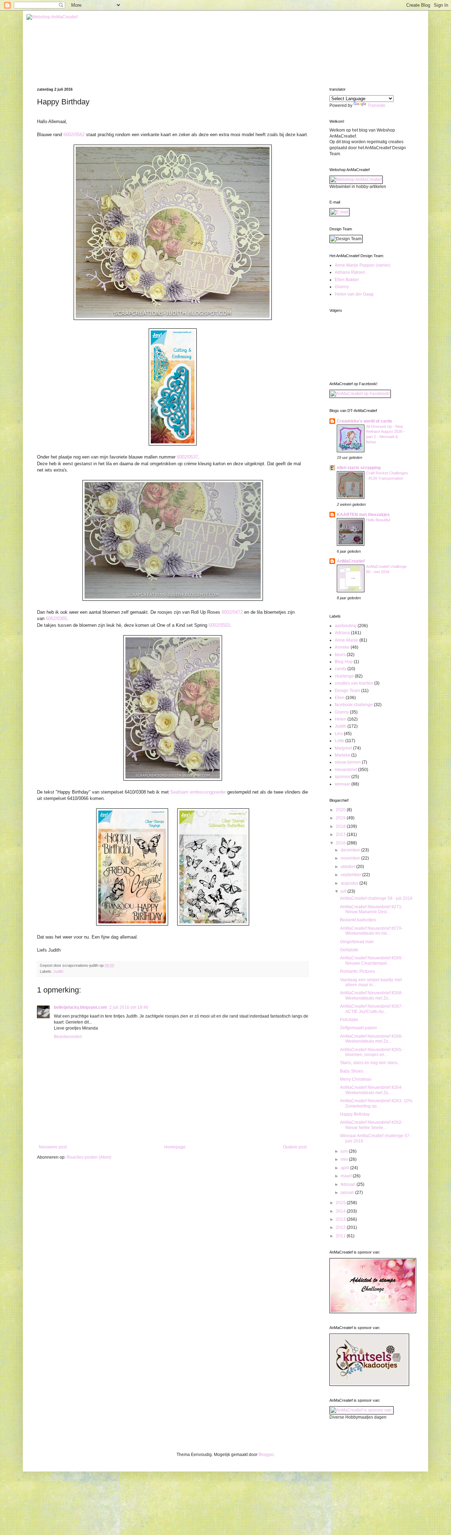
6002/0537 (187, 457)
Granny (342, 286)
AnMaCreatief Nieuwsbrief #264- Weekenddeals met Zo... (371, 1090)
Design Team (347, 690)
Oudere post (295, 1147)
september (351, 874)
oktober (348, 866)
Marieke (342, 755)
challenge (344, 676)
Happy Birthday (355, 1114)
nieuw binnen (348, 762)
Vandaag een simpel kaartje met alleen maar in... (371, 982)
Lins (339, 733)
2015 (341, 1202)
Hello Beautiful (378, 520)
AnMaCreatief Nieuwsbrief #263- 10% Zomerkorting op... (376, 1103)
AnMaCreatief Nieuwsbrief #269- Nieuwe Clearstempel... (371, 960)
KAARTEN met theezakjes (363, 514)
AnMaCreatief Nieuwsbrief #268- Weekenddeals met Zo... (371, 995)
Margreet (343, 748)
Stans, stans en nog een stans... (370, 1062)
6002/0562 (74, 134)
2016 (341, 843)
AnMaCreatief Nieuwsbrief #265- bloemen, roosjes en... (371, 1052)
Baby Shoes (351, 1071)
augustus (350, 883)
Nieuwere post (53, 1147)
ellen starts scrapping (359, 467)
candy (340, 668)
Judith (58, 971)
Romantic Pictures (357, 971)
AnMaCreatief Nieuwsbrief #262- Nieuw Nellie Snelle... (371, 1125)
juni (345, 1151)
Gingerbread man (357, 941)
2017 (341, 834)
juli (344, 891)
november (351, 858)
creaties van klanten (354, 683)
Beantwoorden (68, 1036)
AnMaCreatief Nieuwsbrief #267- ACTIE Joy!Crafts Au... (371, 1009)
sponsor (342, 776)
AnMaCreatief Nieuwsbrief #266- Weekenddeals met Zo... (371, 1039)
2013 (341, 1219)
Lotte (339, 740)
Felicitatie (349, 1019)
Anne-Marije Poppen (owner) (362, 265)
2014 (341, 1211)
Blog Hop (344, 661)
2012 (341, 1227)
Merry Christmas (355, 1079)
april (345, 1167)
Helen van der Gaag (354, 294)
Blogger (266, 1454)
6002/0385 (56, 618)
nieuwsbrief (346, 769)
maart (347, 1175)
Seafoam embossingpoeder (198, 792)
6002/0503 (219, 625)
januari (348, 1192)
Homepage (175, 1147)
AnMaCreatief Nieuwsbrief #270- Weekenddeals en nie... (371, 931)
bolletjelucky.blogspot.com (80, 1007)
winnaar (342, 784)
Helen (340, 719)
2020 (341, 809)
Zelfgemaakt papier (358, 1027)
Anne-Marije (346, 640)
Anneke (342, 647)
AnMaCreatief (351, 561)
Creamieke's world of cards (364, 421)
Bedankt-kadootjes (358, 919)
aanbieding (346, 625)
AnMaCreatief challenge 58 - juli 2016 (376, 898)
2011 (341, 1235)
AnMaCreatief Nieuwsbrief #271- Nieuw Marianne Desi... (371, 909)
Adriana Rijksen (350, 272)
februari (349, 1184)
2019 (341, 817)
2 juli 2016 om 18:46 (128, 1007)
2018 (341, 826)
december (351, 850)
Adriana (342, 632)
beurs (340, 654)
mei (345, 1159)
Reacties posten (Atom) (89, 1157)
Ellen (340, 697)
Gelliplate (349, 949)
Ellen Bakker (347, 279)
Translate (376, 105)
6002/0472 (232, 612)
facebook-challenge (354, 704)
